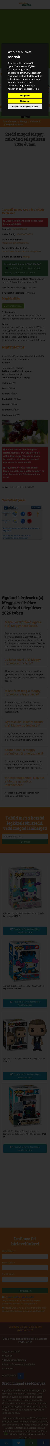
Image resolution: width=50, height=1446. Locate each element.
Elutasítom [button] (25, 101)
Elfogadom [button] (25, 95)
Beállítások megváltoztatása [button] (25, 106)
